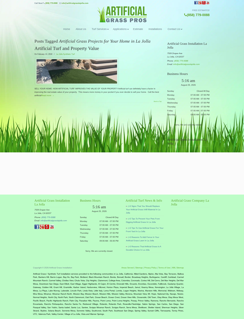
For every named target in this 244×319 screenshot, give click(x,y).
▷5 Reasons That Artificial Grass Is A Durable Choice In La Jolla (143, 248)
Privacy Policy (150, 268)
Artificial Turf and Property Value (66, 48)
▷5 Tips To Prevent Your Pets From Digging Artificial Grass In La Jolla (143, 220)
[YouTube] (208, 4)
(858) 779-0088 (51, 3)
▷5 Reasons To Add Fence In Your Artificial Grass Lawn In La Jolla (142, 239)
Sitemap (139, 268)
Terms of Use (164, 268)
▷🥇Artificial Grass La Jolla (122, 14)
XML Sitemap (178, 268)
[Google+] (200, 4)
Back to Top (158, 101)
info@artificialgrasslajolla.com (75, 3)
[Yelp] (204, 4)
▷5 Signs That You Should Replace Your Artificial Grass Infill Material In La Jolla (143, 209)
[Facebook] (196, 4)
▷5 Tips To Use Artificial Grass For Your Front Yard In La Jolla (145, 230)
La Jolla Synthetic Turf (65, 54)
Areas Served (127, 268)
